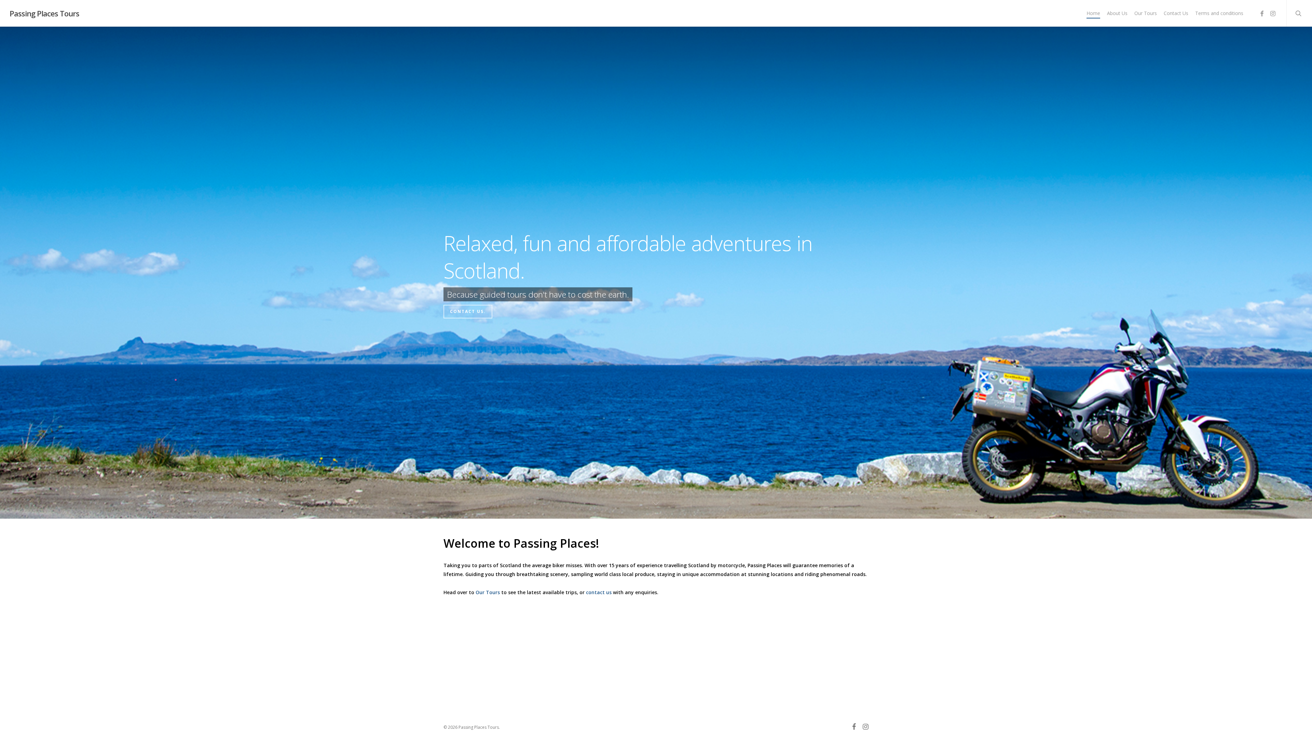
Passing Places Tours (44, 13)
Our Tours (488, 592)
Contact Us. (468, 319)
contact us (599, 592)
